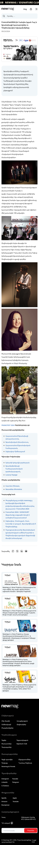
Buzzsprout (5, 805)
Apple (15, 798)
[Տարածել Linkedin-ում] (21, 551)
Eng (25, 9)
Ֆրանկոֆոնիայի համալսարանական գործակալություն (14, 469)
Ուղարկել (30, 830)
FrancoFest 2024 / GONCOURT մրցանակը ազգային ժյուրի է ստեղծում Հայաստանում (18, 515)
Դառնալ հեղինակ (25, 763)
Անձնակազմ (6, 724)
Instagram (5, 779)
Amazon (4, 801)
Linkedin (5, 782)
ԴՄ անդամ (6, 823)
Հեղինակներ (21, 724)
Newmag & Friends (8, 766)
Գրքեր (4, 740)
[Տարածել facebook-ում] (13, 551)
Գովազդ (5, 763)
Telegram (15, 782)
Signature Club (21, 744)
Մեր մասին (6, 721)
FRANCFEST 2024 (8, 425)
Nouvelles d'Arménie (14, 489)
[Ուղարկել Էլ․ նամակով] (26, 551)
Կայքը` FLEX (34, 841)
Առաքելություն (22, 721)
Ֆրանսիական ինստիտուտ (17, 442)
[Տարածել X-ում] (17, 551)
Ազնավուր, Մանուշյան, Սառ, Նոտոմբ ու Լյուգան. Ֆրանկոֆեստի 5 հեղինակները (21, 524)
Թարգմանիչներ (7, 728)
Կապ (3, 817)
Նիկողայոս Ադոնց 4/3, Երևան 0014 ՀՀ (28, 818)
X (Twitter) (5, 786)
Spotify (4, 798)
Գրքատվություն (22, 740)
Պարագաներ (7, 747)
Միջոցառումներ (24, 759)
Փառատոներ (7, 744)
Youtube (15, 779)
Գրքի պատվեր (7, 759)
